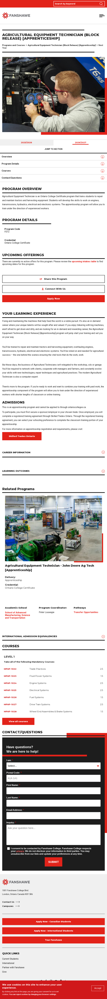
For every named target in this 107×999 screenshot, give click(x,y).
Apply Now (53, 298)
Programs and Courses (13, 45)
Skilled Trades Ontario (22, 436)
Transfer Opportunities (86, 612)
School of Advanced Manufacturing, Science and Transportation (17, 615)
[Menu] (102, 15)
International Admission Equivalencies (29, 636)
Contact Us (8, 902)
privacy (20, 851)
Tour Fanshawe (53, 940)
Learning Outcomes (16, 471)
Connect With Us (55, 289)
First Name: (13, 785)
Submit (53, 861)
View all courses (18, 721)
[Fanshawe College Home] (16, 15)
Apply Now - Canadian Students (53, 921)
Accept (97, 988)
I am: (9, 760)
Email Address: (15, 810)
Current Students (10, 959)
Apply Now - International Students (53, 931)
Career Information (16, 452)
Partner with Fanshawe (13, 967)
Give (4, 971)
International (8, 963)
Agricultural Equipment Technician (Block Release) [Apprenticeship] (62, 45)
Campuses (8, 906)
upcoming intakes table (84, 261)
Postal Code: (14, 773)
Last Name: (13, 797)
